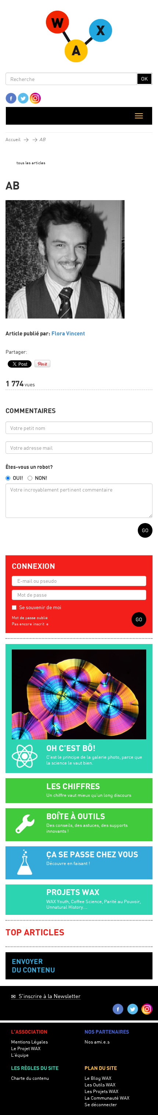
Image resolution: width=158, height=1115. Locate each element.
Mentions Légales (29, 1042)
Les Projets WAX (101, 1091)
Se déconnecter (101, 1104)
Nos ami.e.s (97, 1042)
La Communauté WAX (107, 1098)
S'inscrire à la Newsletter (48, 996)
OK (144, 79)
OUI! (18, 478)
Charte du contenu (30, 1078)
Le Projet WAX (25, 1048)
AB (42, 139)
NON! (41, 478)
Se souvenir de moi (40, 607)
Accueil (13, 139)
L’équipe (20, 1055)
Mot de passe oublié (30, 617)
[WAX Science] (79, 38)
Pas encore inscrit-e (30, 623)
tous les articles (31, 162)
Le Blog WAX (98, 1078)
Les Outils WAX (100, 1085)
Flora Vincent (68, 333)
